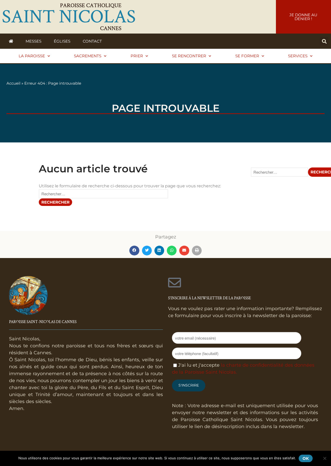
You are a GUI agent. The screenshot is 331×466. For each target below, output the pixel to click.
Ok (306, 458)
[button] (324, 41)
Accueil (13, 83)
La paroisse (32, 55)
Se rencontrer (189, 55)
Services (297, 55)
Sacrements (87, 55)
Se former (247, 55)
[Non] (324, 458)
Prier (137, 55)
